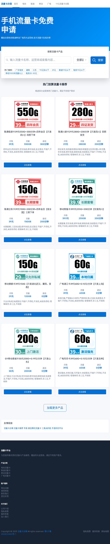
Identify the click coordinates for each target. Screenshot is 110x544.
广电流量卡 (5, 476)
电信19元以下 (79, 70)
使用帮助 (5, 491)
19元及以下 (44, 70)
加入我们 (5, 516)
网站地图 (105, 531)
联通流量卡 (5, 470)
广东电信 (19, 70)
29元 (54, 70)
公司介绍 (5, 508)
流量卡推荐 (18, 428)
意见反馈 (5, 496)
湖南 (28, 70)
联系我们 (5, 493)
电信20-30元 (31, 73)
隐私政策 (5, 511)
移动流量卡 (5, 473)
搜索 (100, 60)
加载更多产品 (55, 407)
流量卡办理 (8, 428)
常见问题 (5, 488)
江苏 (34, 70)
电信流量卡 (5, 467)
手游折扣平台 (57, 428)
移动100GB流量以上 (14, 73)
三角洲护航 (46, 428)
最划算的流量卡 (34, 428)
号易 (26, 428)
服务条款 (5, 514)
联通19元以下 (64, 70)
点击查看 (28, 165)
